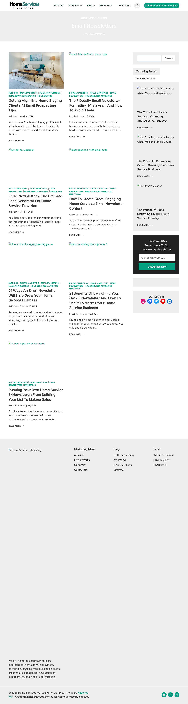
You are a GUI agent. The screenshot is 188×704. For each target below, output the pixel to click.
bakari (14, 116)
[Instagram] (177, 694)
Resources (106, 5)
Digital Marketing (78, 93)
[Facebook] (164, 694)
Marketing (56, 191)
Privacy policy (162, 460)
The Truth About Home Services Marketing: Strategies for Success (152, 116)
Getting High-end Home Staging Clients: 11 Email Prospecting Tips (35, 105)
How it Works (82, 460)
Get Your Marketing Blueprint (161, 5)
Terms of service (164, 455)
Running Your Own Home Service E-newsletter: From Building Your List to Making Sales (36, 394)
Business (13, 93)
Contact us (123, 5)
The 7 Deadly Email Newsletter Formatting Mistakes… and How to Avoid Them (95, 105)
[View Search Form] (137, 5)
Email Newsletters (49, 93)
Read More (16, 140)
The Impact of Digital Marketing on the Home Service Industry (153, 214)
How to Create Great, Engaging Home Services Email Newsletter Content (96, 204)
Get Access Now (157, 266)
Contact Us (80, 469)
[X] (170, 694)
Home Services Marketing (22, 96)
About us (58, 5)
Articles (78, 455)
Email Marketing (29, 93)
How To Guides (123, 464)
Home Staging (45, 96)
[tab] (146, 71)
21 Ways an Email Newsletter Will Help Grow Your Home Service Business (33, 295)
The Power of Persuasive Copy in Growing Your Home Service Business (155, 165)
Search (169, 58)
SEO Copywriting (124, 455)
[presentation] (36, 70)
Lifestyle (119, 469)
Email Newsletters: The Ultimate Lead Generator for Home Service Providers (35, 201)
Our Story (80, 464)
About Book (160, 464)
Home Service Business (36, 191)
